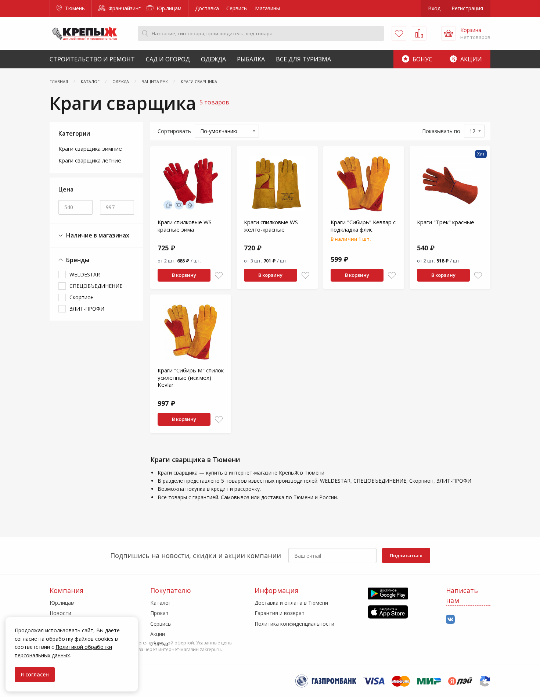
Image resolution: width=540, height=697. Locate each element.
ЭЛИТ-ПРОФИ (86, 308)
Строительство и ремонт (92, 59)
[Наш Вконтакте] (450, 620)
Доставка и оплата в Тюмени (291, 602)
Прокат (159, 613)
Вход (434, 8)
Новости (60, 613)
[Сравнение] (419, 33)
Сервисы (237, 8)
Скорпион (81, 297)
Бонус (421, 59)
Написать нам (462, 595)
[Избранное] (399, 33)
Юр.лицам (168, 8)
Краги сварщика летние (89, 160)
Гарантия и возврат (280, 613)
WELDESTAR (84, 274)
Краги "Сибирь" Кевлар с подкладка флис (363, 225)
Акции (470, 59)
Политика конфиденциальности (294, 623)
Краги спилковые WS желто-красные (271, 225)
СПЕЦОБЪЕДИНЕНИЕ (95, 285)
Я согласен (35, 674)
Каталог (160, 602)
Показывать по (441, 131)
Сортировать (174, 131)
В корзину (184, 275)
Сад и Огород (168, 59)
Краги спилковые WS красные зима (185, 225)
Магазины (267, 8)
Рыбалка (251, 59)
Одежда (213, 59)
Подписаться (406, 555)
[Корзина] (448, 33)
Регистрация (467, 8)
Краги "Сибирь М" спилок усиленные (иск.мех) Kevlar (191, 377)
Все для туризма (303, 59)
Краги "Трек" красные (445, 222)
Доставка (207, 8)
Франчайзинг (124, 8)
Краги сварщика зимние (90, 148)
